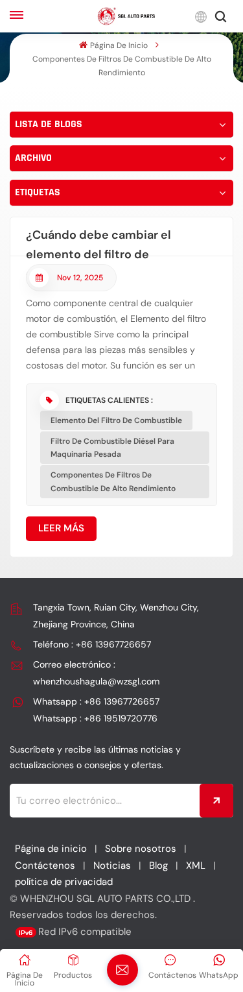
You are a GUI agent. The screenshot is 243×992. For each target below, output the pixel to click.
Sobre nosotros (140, 848)
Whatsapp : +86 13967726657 (96, 701)
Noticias (112, 865)
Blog (158, 865)
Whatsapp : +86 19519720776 (95, 718)
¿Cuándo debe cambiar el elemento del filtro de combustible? (98, 241)
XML (195, 865)
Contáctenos (45, 865)
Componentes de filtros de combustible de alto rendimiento (113, 481)
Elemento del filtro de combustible (116, 420)
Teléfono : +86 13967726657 (92, 644)
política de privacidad (64, 881)
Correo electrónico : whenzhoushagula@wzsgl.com (96, 673)
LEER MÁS (61, 528)
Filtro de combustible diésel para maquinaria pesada (112, 447)
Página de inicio (118, 45)
